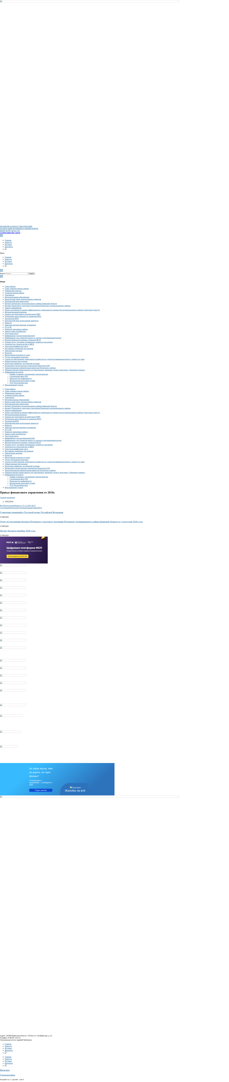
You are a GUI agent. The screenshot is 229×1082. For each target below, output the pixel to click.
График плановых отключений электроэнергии (29, 374)
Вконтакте (5, 1070)
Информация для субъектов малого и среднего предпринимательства (33, 338)
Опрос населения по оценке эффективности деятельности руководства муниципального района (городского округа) (52, 310)
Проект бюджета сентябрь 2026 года (17, 531)
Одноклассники (7, 1075)
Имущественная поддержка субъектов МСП (23, 340)
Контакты (9, 247)
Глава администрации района (17, 289)
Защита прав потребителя (15, 331)
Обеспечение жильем (13, 351)
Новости (8, 242)
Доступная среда (11, 334)
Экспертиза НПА (12, 319)
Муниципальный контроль (16, 312)
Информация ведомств (14, 372)
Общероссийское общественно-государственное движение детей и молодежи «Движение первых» (45, 370)
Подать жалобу (41, 790)
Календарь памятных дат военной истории (22, 364)
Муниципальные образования (17, 297)
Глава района (10, 286)
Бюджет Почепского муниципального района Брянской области (31, 304)
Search (2, 273)
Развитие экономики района (16, 329)
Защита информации (13, 308)
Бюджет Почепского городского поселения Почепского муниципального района (37, 306)
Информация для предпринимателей (20, 336)
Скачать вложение (7, 498)
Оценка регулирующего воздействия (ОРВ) (22, 314)
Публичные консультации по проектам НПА (23, 316)
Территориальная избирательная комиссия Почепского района (30, 368)
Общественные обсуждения (16, 361)
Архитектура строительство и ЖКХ (19, 344)
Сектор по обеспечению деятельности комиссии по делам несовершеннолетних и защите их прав (44, 359)
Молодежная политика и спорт (17, 355)
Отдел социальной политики (16, 357)
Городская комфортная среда (16, 346)
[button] (114, 253)
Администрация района (14, 293)
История (8, 245)
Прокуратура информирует (21, 379)
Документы (9, 295)
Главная (8, 240)
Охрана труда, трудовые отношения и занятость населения (28, 342)
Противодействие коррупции (17, 301)
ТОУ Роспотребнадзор (19, 383)
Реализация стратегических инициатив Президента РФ (27, 366)
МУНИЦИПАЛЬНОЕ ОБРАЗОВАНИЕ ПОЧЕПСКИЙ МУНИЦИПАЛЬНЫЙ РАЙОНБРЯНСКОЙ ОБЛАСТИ (19, 228)
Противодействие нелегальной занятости (22, 321)
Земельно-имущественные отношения (20, 325)
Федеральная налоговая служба (22, 381)
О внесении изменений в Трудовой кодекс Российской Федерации (31, 512)
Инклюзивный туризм (14, 385)
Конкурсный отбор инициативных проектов (23, 299)
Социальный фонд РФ (19, 376)
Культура (8, 353)
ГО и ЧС (8, 327)
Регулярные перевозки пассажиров (19, 349)
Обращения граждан (13, 291)
